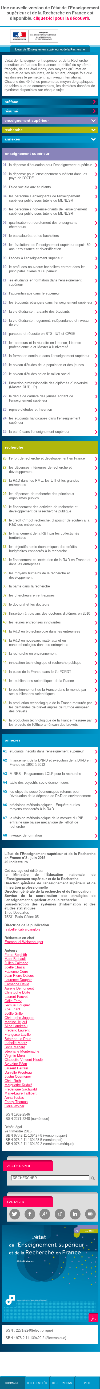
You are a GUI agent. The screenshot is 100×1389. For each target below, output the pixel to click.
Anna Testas (14, 1098)
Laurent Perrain (16, 1068)
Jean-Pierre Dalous (19, 976)
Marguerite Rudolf (18, 1085)
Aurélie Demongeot (19, 988)
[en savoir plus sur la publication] (50, 1273)
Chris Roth (13, 1081)
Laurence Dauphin (18, 980)
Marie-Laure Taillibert (21, 1093)
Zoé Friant (12, 1009)
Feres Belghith (16, 955)
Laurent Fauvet (16, 997)
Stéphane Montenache (22, 1051)
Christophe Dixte (17, 992)
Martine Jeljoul (16, 1022)
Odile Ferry (13, 1001)
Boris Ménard (15, 1047)
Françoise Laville (18, 1035)
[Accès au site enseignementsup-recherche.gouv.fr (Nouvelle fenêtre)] (34, 35)
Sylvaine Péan (16, 1064)
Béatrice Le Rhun (18, 1039)
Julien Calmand (16, 963)
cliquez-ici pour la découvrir (61, 18)
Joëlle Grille (14, 1013)
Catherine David (17, 984)
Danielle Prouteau (18, 1072)
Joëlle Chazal (15, 967)
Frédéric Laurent (17, 1030)
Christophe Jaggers (19, 1018)
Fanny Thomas (16, 1102)
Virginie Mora (15, 1056)
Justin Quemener (18, 1076)
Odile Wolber (14, 1106)
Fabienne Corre (16, 972)
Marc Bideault (15, 959)
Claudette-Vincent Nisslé (24, 1060)
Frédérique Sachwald (21, 1089)
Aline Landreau (16, 1026)
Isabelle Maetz (16, 1043)
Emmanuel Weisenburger (24, 942)
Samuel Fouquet (17, 1005)
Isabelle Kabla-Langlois (22, 929)
